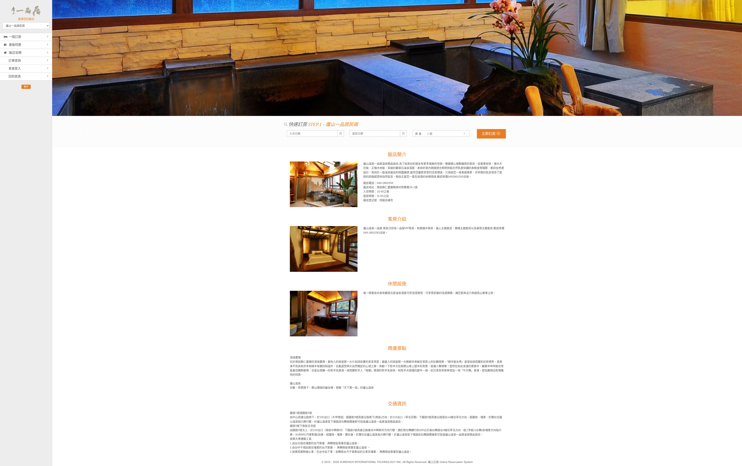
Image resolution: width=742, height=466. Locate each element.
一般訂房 (15, 36)
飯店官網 (14, 52)
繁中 (26, 86)
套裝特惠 (14, 44)
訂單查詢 (14, 60)
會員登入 (14, 68)
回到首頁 (14, 76)
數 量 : (419, 133)
